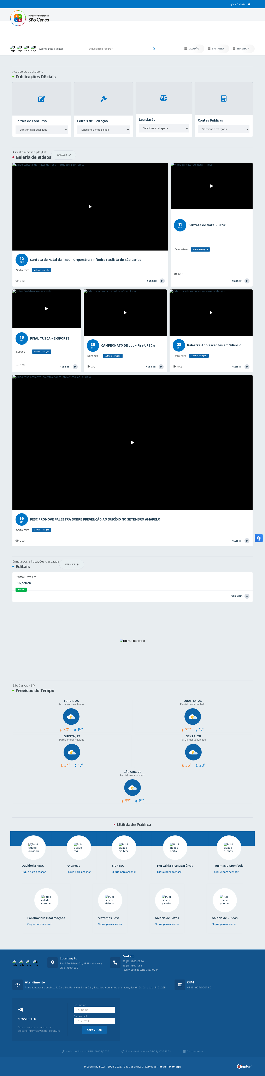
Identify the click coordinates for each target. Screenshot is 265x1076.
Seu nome (80, 1005)
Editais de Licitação (92, 121)
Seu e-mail (80, 1016)
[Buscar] (154, 49)
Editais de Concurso (31, 121)
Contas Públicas (210, 120)
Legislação (147, 119)
